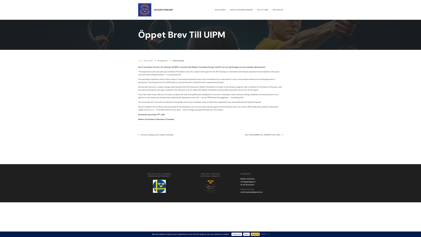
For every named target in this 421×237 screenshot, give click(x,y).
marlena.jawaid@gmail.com (251, 192)
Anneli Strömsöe (178, 61)
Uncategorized (162, 61)
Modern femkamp (163, 9)
